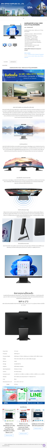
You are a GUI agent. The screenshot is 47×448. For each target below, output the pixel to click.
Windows (41, 56)
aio (28, 56)
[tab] (5, 61)
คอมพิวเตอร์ (26, 57)
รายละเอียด (6, 61)
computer (32, 56)
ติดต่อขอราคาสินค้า (9, 435)
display (36, 56)
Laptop (38, 56)
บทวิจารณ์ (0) (13, 61)
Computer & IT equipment (39, 54)
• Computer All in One (31, 54)
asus (30, 56)
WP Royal (7, 445)
